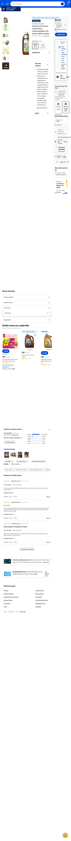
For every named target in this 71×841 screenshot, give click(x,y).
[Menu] (2, 3)
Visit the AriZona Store (38, 23)
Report (48, 496)
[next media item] (25, 42)
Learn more (61, 151)
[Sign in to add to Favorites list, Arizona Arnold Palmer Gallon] (35, 335)
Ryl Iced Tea (7, 603)
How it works (63, 67)
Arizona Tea (39, 597)
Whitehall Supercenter (61, 116)
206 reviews (15, 435)
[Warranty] (48, 313)
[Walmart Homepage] (7, 3)
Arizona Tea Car (40, 590)
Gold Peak (38, 606)
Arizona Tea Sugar (9, 593)
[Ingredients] (49, 52)
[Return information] (56, 31)
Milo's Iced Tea (39, 593)
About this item (8, 291)
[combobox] (37, 3)
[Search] (62, 3)
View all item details (42, 107)
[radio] (35, 46)
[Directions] (49, 307)
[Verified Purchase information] (21, 481)
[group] (40, 36)
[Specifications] (49, 302)
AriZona (6, 590)
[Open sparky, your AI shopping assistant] (65, 835)
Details (65, 141)
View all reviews (9, 442)
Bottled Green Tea (40, 603)
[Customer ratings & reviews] (49, 428)
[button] (22, 43)
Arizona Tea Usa (8, 600)
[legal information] (65, 25)
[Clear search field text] (60, 3)
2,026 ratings (46, 35)
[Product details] (49, 297)
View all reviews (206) (27, 549)
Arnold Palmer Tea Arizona (11, 597)
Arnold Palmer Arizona (42, 600)
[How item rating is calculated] (21, 437)
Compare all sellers (61, 174)
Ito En (5, 606)
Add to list (63, 162)
